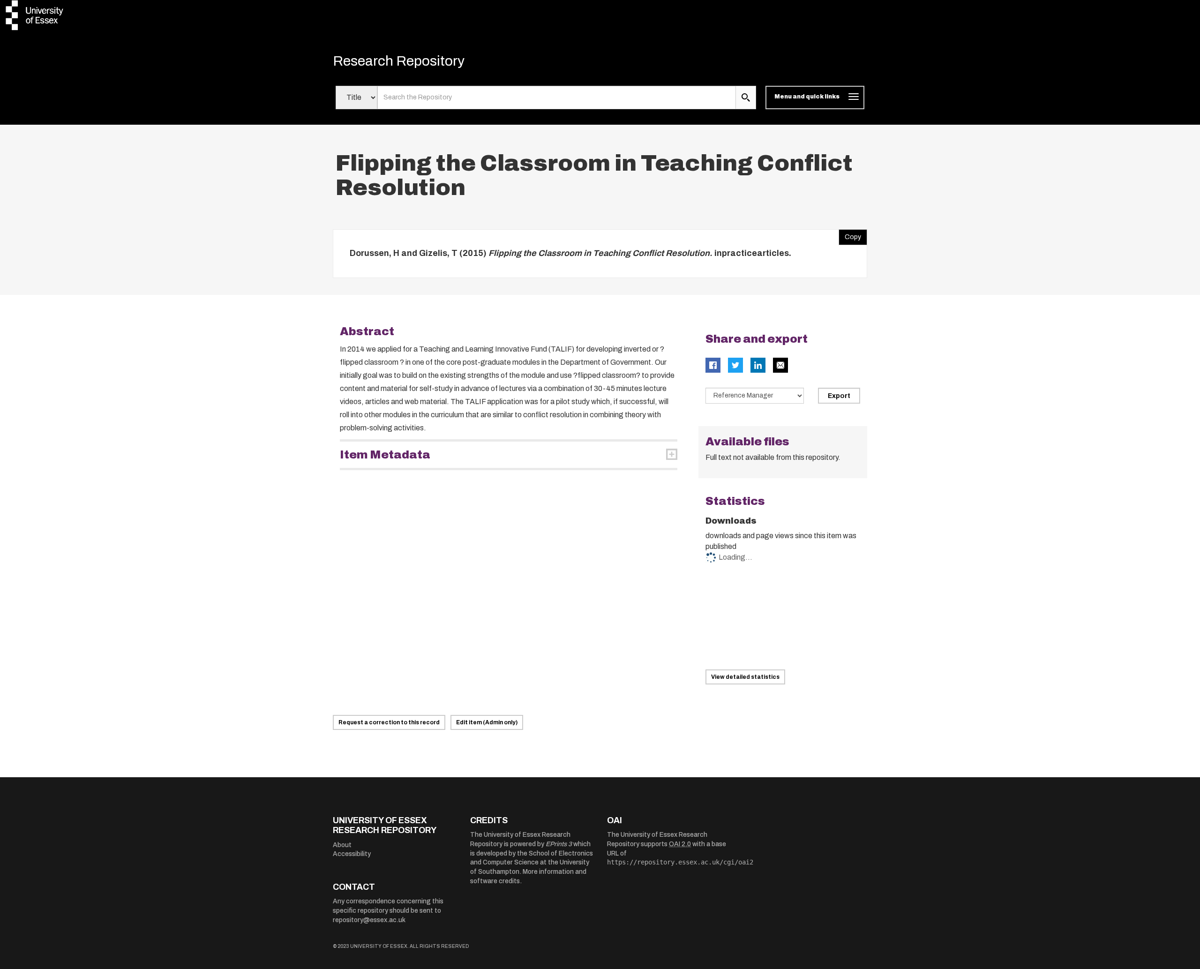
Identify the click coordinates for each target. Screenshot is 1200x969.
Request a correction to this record (389, 722)
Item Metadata (385, 455)
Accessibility (352, 853)
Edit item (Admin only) (487, 722)
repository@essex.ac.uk (369, 920)
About (342, 845)
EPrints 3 (559, 844)
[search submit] (745, 97)
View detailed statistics (745, 677)
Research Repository (399, 60)
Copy (850, 234)
